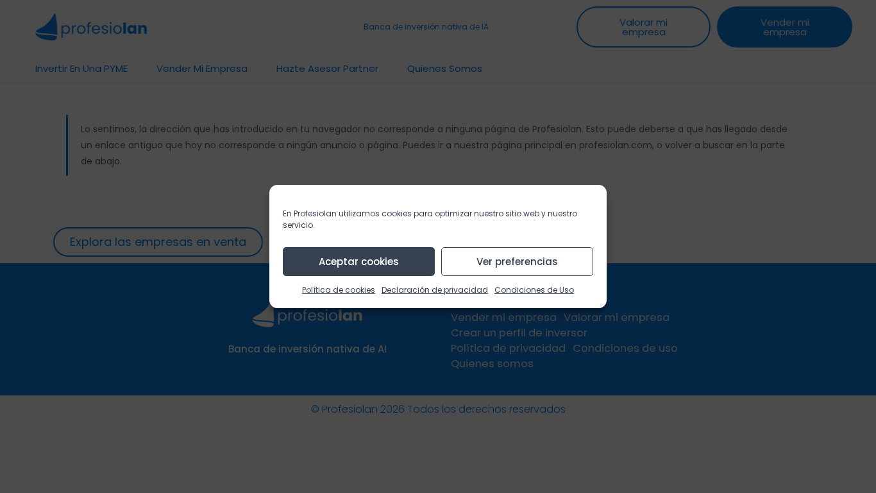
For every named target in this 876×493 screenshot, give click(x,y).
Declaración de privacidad (435, 289)
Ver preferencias (517, 261)
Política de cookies (338, 289)
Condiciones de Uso (534, 289)
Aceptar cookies (359, 261)
